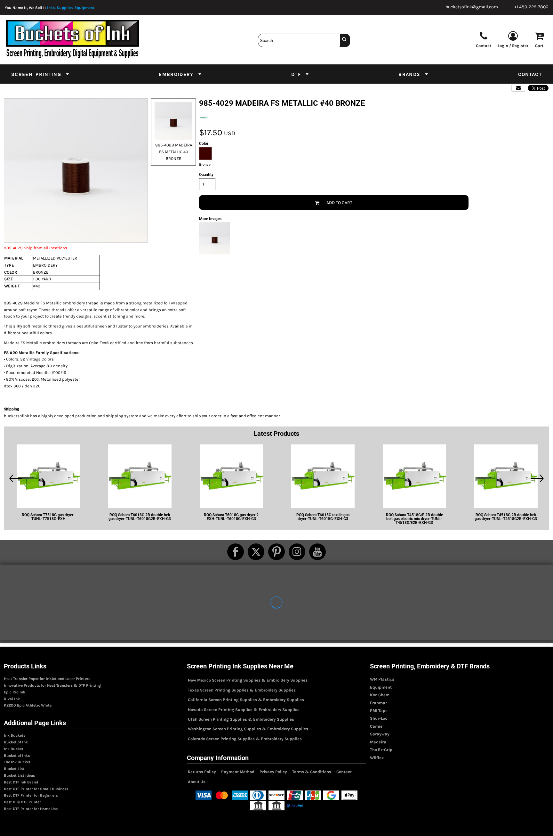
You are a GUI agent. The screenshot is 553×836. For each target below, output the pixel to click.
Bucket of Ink (16, 742)
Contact (344, 771)
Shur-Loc (378, 718)
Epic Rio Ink (14, 692)
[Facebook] (235, 551)
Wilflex (377, 757)
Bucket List (14, 768)
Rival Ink (12, 699)
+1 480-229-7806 (531, 7)
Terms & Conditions (311, 771)
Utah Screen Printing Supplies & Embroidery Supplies (241, 719)
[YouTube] (317, 551)
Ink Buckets (14, 735)
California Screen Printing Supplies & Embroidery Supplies (246, 699)
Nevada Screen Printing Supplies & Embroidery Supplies (244, 709)
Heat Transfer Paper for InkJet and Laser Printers (47, 678)
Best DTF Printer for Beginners (31, 795)
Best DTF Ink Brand (21, 782)
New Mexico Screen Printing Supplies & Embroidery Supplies (248, 680)
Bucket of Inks (17, 755)
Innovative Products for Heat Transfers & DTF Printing (52, 685)
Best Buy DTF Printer (22, 802)
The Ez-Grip (381, 749)
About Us (196, 781)
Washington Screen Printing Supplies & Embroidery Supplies (248, 728)
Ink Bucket (13, 749)
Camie (376, 726)
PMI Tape (379, 710)
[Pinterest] (276, 551)
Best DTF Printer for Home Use (31, 809)
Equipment (381, 687)
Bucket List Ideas (19, 775)
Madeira (378, 742)
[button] (40, 74)
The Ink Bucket (17, 762)
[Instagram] (297, 551)
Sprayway (379, 734)
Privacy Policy (273, 771)
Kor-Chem (379, 694)
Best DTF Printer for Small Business (36, 789)
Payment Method (237, 771)
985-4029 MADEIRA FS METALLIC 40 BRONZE (173, 152)
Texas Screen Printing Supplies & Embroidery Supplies (242, 690)
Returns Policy (202, 771)
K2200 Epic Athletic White (28, 705)
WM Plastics (382, 679)
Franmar (378, 702)
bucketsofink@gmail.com (471, 7)
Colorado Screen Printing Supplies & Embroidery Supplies (245, 738)
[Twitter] (256, 551)
